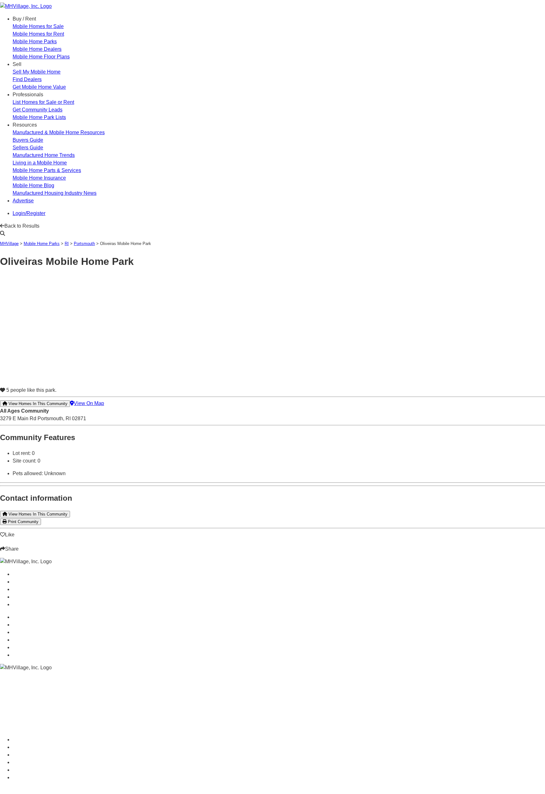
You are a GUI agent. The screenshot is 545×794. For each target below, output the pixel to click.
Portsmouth (84, 243)
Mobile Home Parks (42, 243)
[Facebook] (6, 554)
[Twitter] (10, 554)
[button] (113, 226)
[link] (38, 26)
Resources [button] (25, 125)
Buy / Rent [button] (24, 18)
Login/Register (29, 213)
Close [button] (8, 782)
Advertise (23, 200)
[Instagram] (2, 554)
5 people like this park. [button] (30, 390)
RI (67, 243)
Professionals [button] (28, 94)
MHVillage (9, 243)
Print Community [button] (22, 521)
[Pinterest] (15, 554)
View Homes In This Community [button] (37, 403)
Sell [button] (17, 64)
